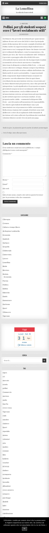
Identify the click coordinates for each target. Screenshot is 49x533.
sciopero (6, 494)
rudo (4, 416)
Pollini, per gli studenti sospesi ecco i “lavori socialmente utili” (24, 28)
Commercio (7, 392)
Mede (5, 266)
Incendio (6, 482)
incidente (6, 478)
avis (4, 443)
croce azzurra (8, 490)
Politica (5, 285)
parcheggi (6, 498)
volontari (6, 439)
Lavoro (5, 258)
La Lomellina (24, 8)
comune (6, 451)
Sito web (6, 188)
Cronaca (6, 223)
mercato (6, 380)
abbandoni (6, 486)
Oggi (24, 329)
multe (5, 400)
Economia (6, 235)
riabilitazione (8, 513)
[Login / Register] (45, 17)
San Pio (5, 404)
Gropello (6, 247)
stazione (6, 509)
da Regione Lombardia (11, 231)
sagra (5, 373)
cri (4, 377)
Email (5, 184)
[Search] (41, 17)
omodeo (6, 420)
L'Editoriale (7, 251)
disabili (5, 502)
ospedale (6, 431)
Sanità (5, 296)
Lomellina (6, 262)
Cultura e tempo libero (11, 227)
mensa (5, 435)
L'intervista (7, 255)
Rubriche (6, 293)
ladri (4, 506)
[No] (46, 525)
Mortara (25, 24)
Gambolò (6, 239)
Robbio (5, 289)
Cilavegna (6, 219)
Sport (5, 308)
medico (5, 447)
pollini (5, 388)
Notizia (5, 274)
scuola (5, 384)
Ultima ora (7, 312)
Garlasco (6, 243)
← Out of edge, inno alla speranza (14, 133)
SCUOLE (6, 466)
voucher (6, 463)
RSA (4, 455)
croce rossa (7, 408)
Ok (24, 528)
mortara (6, 396)
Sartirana (6, 304)
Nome (5, 180)
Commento (7, 154)
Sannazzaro (7, 300)
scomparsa (7, 474)
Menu (6, 3)
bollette (6, 459)
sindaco (5, 470)
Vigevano (6, 316)
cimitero (6, 423)
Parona (5, 281)
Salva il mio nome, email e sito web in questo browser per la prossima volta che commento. (23, 196)
